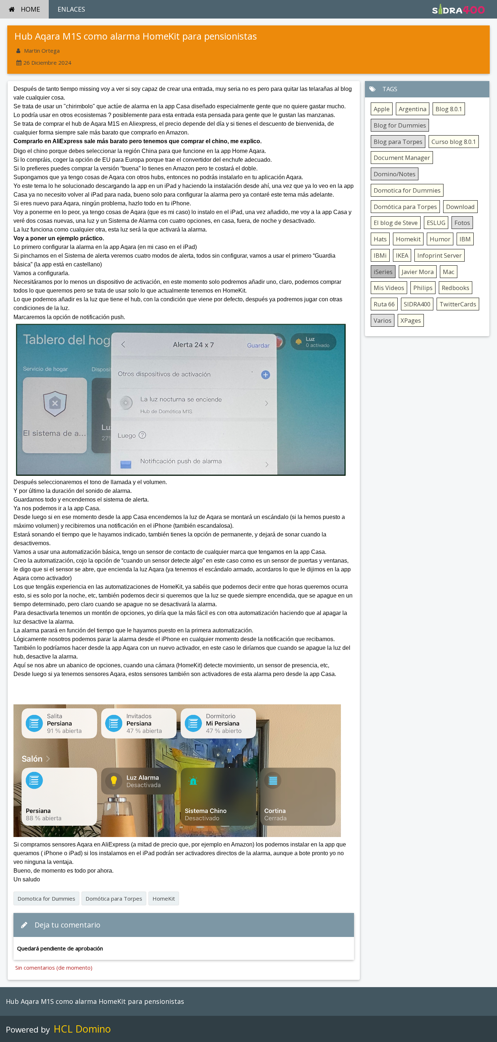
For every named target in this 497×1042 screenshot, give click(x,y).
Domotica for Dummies (46, 898)
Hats (380, 239)
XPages (411, 320)
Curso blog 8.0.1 (454, 141)
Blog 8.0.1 (449, 109)
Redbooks (455, 287)
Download (460, 206)
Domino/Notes (395, 174)
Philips (423, 287)
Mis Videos (389, 287)
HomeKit (163, 898)
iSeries (383, 271)
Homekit (408, 239)
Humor (440, 239)
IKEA (402, 255)
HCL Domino (82, 1028)
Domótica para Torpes (114, 898)
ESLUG (436, 222)
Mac (448, 271)
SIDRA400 (417, 304)
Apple (382, 109)
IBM (465, 239)
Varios (382, 320)
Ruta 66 (384, 304)
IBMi (380, 255)
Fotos (462, 222)
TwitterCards (458, 304)
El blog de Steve (396, 222)
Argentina (412, 109)
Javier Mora (418, 271)
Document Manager (402, 157)
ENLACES (71, 9)
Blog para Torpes (398, 141)
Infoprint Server (439, 255)
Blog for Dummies (400, 125)
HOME (30, 9)
